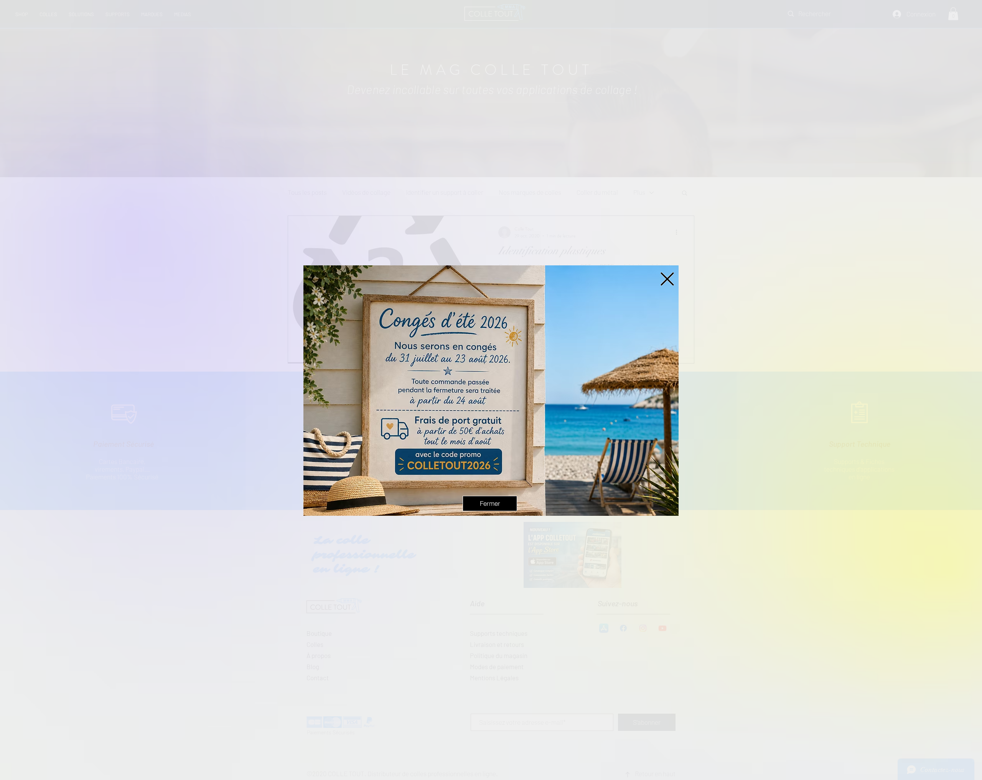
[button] (667, 279)
